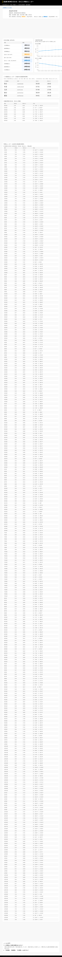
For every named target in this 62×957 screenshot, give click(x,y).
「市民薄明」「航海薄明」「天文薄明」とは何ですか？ (17, 950)
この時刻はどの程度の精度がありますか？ (14, 945)
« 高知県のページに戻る (7, 7)
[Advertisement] (31, 28)
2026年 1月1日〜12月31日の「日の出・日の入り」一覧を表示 (18, 146)
